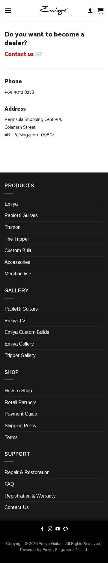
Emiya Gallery (19, 343)
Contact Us (16, 507)
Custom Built (18, 250)
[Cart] (101, 10)
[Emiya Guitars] (54, 10)
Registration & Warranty (30, 495)
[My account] (90, 10)
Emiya (11, 204)
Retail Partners (20, 402)
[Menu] (8, 10)
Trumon (12, 227)
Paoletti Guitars (21, 215)
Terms (11, 437)
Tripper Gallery (19, 355)
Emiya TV (15, 320)
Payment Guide (20, 413)
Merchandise (17, 273)
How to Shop (18, 390)
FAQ (9, 484)
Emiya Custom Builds (26, 332)
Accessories (17, 262)
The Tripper (16, 239)
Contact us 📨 (23, 54)
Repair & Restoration (27, 472)
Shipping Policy (20, 425)
